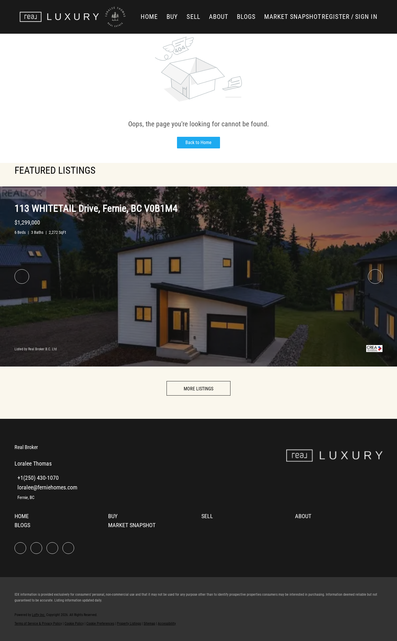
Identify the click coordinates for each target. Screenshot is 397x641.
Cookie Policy (74, 624)
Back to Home (198, 142)
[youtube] (68, 548)
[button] (59, 17)
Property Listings (129, 624)
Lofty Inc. (38, 615)
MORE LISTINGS (198, 389)
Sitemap (149, 624)
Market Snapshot (292, 16)
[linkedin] (36, 548)
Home (149, 16)
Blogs (246, 16)
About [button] (218, 16)
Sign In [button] (366, 16)
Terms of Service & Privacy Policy (38, 624)
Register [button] (336, 16)
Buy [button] (172, 16)
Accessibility (167, 624)
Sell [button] (193, 16)
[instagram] (52, 548)
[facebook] (20, 548)
